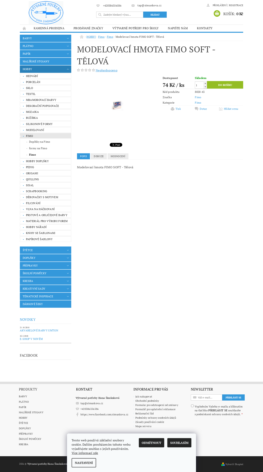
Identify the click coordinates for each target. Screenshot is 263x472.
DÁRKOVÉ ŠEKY (33, 304)
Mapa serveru (143, 426)
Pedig (30, 167)
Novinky (28, 319)
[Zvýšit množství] (205, 83)
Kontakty (205, 28)
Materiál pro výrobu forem (47, 221)
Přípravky (26, 433)
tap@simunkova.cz (91, 403)
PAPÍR (27, 53)
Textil (31, 94)
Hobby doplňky (37, 161)
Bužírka (32, 118)
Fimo (29, 136)
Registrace (236, 5)
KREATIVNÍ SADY (34, 288)
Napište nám (178, 28)
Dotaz (203, 109)
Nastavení (84, 463)
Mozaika (32, 112)
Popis (83, 156)
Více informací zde (85, 453)
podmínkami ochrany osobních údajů (218, 414)
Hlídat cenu (231, 109)
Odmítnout (151, 443)
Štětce (23, 423)
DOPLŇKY (29, 258)
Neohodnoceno (106, 70)
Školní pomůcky (30, 439)
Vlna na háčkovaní (40, 209)
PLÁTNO (28, 46)
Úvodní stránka (24, 28)
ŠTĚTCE (28, 250)
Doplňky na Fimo (39, 141)
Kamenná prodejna (49, 28)
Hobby (23, 417)
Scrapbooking (36, 191)
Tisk (178, 109)
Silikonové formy (39, 124)
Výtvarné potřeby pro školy (135, 28)
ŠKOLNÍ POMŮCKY (34, 273)
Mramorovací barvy (41, 100)
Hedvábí (32, 76)
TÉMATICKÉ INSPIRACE (38, 296)
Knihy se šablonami (40, 233)
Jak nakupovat (143, 396)
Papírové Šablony (39, 239)
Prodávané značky (88, 28)
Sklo (29, 88)
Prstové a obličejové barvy (46, 215)
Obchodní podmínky (147, 400)
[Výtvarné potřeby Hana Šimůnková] (46, 12)
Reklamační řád (144, 413)
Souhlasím (179, 443)
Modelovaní (35, 130)
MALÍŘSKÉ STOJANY (36, 61)
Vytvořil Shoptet (234, 464)
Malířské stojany (31, 412)
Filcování (33, 203)
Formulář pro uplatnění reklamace (155, 409)
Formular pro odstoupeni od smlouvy (156, 405)
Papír (22, 407)
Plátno (24, 401)
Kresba (23, 444)
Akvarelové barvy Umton (39, 330)
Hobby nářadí (36, 227)
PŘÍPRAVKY (30, 265)
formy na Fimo (38, 148)
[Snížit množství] (205, 87)
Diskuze (99, 156)
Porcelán (33, 82)
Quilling (32, 179)
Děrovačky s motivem (42, 197)
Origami (32, 173)
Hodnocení (118, 156)
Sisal (30, 185)
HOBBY (27, 69)
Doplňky (25, 428)
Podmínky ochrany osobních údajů (155, 417)
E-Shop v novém (31, 339)
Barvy (23, 396)
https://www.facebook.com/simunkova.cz (104, 414)
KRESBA (28, 281)
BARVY (27, 38)
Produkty (28, 389)
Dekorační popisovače (42, 106)
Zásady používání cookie (149, 422)
